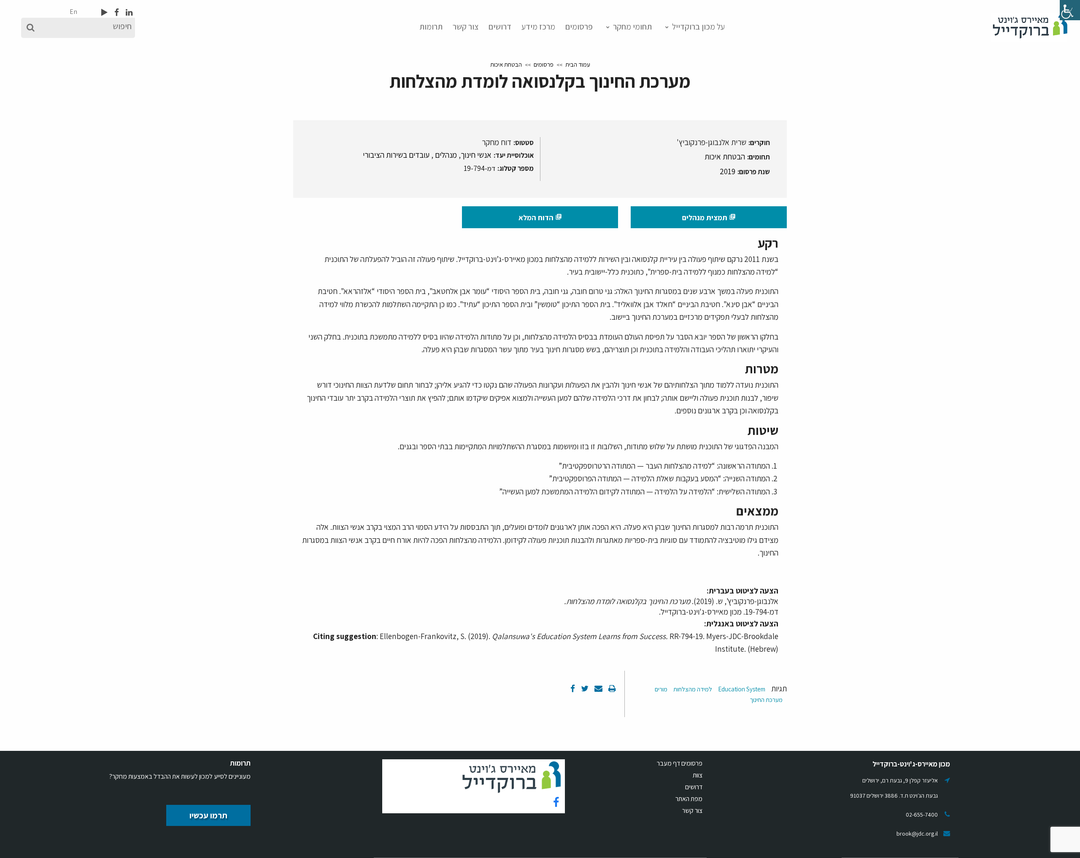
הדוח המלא (540, 217)
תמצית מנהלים (709, 217)
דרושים (500, 26)
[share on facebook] (572, 688)
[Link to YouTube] (104, 12)
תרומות (431, 26)
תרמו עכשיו (208, 815)
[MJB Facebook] (116, 12)
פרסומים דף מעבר (679, 763)
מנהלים (446, 155)
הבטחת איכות (506, 64)
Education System (741, 689)
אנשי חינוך (476, 155)
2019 (727, 171)
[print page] (611, 688)
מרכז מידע (538, 26)
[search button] (31, 27)
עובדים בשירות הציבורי (396, 155)
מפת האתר (688, 798)
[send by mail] (597, 688)
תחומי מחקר (632, 26)
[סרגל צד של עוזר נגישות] (1070, 10)
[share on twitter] (584, 688)
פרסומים (579, 26)
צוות (697, 775)
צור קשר (465, 26)
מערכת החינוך (766, 700)
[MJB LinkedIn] (128, 12)
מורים (661, 689)
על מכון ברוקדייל (698, 26)
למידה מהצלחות (692, 689)
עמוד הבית (577, 64)
